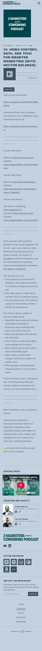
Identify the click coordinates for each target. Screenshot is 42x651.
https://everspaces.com (22, 157)
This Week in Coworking (14, 269)
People (21, 613)
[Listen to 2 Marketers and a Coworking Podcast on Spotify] (14, 562)
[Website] (20, 512)
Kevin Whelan (21, 506)
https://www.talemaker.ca (23, 182)
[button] (10, 74)
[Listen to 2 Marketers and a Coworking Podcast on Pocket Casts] (28, 562)
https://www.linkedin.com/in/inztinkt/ (20, 220)
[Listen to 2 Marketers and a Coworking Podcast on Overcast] (21, 562)
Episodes (21, 609)
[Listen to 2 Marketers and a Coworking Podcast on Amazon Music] (6, 569)
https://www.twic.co (12, 209)
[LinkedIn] (16, 512)
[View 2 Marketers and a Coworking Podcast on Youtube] (4, 545)
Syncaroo (7, 258)
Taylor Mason (21, 519)
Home (21, 604)
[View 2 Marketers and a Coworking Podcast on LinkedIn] (9, 545)
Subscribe (33, 594)
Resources (21, 617)
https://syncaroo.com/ (23, 213)
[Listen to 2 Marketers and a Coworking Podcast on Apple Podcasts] (6, 562)
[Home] (18, 3)
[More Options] (14, 569)
